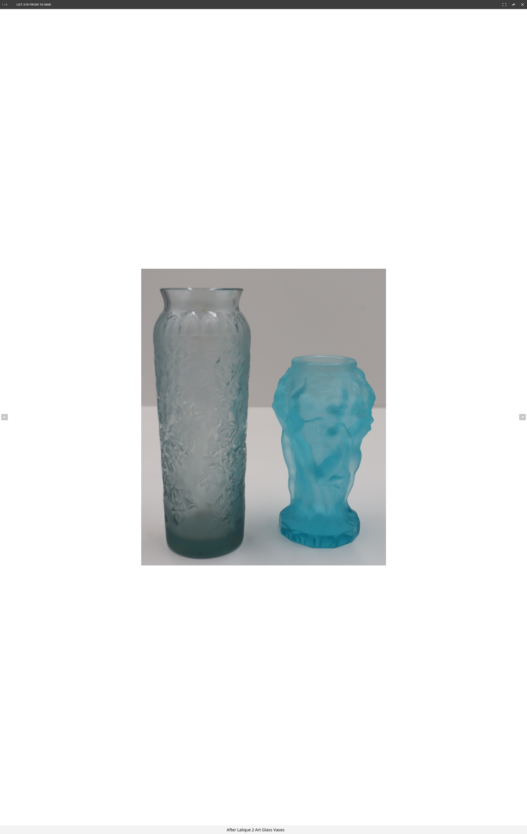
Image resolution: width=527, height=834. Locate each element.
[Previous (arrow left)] (7, 417)
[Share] (513, 4)
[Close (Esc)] (522, 4)
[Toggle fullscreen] (504, 4)
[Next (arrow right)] (520, 417)
